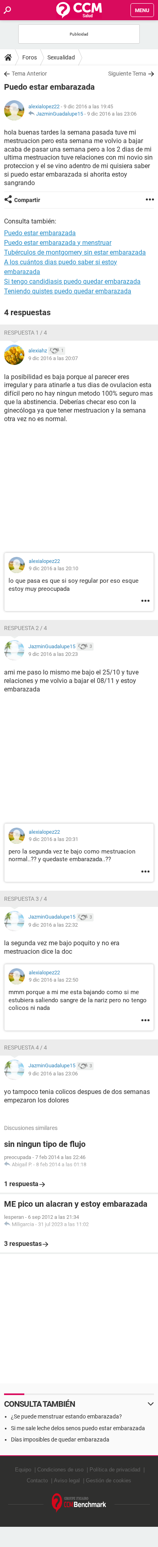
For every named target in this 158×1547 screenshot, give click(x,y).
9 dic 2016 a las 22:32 (53, 925)
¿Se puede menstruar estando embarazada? (66, 1416)
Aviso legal (67, 1480)
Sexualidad (61, 57)
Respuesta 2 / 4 (25, 628)
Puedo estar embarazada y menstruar (57, 243)
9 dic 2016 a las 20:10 (53, 568)
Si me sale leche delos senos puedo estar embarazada (78, 1428)
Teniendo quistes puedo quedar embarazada (67, 291)
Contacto (37, 1480)
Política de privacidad (115, 1470)
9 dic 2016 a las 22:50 (53, 980)
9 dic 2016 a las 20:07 (53, 358)
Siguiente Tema (127, 73)
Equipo (23, 1470)
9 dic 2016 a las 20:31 (53, 839)
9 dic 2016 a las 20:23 (53, 654)
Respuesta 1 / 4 (25, 332)
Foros (29, 57)
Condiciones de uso (60, 1470)
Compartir (27, 200)
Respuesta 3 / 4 (25, 899)
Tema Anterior (29, 73)
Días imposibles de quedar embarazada (60, 1439)
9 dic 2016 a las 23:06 (112, 114)
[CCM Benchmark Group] (79, 1503)
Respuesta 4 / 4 (25, 1047)
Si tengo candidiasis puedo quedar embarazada (72, 281)
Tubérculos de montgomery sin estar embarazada (75, 252)
